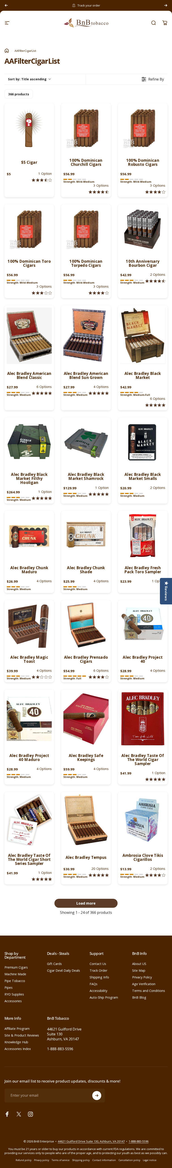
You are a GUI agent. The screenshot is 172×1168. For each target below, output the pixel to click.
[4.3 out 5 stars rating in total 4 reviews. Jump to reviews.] (99, 192)
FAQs (93, 984)
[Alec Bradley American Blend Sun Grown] (85, 336)
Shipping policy (81, 1160)
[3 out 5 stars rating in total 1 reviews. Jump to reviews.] (42, 293)
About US (139, 964)
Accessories (13, 1001)
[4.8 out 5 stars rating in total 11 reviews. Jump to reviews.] (99, 393)
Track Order (98, 971)
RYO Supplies (14, 994)
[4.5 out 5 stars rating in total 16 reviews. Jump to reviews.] (155, 281)
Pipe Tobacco (14, 981)
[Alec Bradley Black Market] (142, 336)
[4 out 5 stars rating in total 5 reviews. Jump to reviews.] (99, 293)
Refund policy (23, 1160)
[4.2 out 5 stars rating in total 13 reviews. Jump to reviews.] (99, 677)
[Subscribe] (96, 1095)
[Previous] (6, 5)
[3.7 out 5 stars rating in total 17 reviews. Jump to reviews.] (42, 180)
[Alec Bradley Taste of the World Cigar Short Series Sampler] (29, 820)
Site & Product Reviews (21, 1035)
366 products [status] (18, 94)
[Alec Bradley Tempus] (85, 820)
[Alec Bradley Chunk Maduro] (29, 535)
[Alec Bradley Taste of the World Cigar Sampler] (142, 719)
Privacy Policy (142, 977)
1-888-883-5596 (60, 1048)
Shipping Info (99, 977)
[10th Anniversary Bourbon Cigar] (142, 229)
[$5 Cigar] (29, 128)
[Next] (166, 5)
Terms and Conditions (148, 991)
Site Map (138, 971)
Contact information (104, 1160)
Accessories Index (17, 1049)
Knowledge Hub (16, 1042)
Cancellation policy (129, 1160)
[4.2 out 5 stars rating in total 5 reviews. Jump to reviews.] (155, 192)
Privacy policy (41, 1160)
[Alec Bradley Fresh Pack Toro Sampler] (142, 535)
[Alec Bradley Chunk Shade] (85, 535)
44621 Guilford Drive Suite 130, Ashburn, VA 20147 (91, 1141)
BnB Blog (139, 997)
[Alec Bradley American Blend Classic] (29, 336)
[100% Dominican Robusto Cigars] (142, 128)
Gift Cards (54, 964)
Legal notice (149, 1160)
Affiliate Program (17, 1029)
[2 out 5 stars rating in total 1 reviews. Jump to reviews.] (42, 677)
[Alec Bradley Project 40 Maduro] (29, 719)
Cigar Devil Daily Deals (63, 971)
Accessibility (98, 991)
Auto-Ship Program (104, 997)
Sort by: (27, 79)
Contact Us (98, 964)
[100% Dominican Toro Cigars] (29, 229)
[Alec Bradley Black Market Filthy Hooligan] (29, 442)
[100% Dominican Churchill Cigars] (85, 128)
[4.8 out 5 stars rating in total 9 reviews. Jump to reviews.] (155, 405)
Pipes (8, 988)
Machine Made (15, 974)
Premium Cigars (16, 967)
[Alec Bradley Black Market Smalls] (142, 442)
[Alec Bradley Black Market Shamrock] (85, 442)
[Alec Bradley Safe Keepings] (85, 719)
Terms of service (60, 1160)
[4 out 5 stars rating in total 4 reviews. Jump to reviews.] (155, 875)
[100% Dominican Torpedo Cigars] (85, 229)
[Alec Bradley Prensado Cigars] (85, 624)
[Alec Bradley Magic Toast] (29, 624)
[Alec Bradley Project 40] (142, 624)
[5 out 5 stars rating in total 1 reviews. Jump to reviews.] (42, 498)
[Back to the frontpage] (6, 50)
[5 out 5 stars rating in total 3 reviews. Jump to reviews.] (42, 393)
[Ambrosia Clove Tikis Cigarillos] (142, 820)
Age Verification (143, 984)
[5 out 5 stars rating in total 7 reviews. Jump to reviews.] (155, 779)
